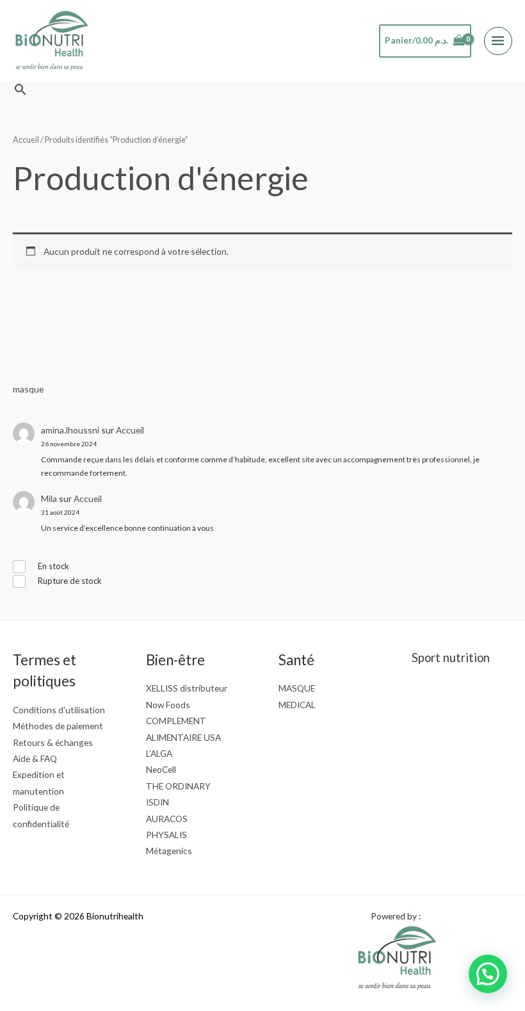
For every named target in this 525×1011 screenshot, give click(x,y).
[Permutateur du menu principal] (498, 41)
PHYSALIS (166, 834)
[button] (20, 89)
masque (28, 389)
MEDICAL (297, 704)
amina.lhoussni (70, 430)
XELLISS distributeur (186, 688)
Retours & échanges (53, 742)
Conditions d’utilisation (59, 709)
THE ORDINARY (178, 785)
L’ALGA (159, 753)
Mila (49, 498)
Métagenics (169, 850)
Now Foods (168, 704)
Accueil (130, 430)
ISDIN (157, 802)
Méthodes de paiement (58, 725)
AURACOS (167, 818)
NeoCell (161, 769)
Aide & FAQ (35, 758)
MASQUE (297, 688)
